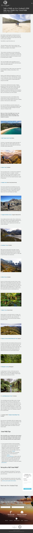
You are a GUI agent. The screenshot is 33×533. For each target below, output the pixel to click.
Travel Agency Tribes (21, 531)
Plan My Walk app (10, 456)
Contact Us (11, 520)
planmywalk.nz (4, 462)
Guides (22, 520)
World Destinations (17, 520)
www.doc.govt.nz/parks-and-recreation (9, 480)
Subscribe (29, 507)
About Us (6, 520)
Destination (25, 478)
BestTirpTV (26, 520)
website (13, 451)
